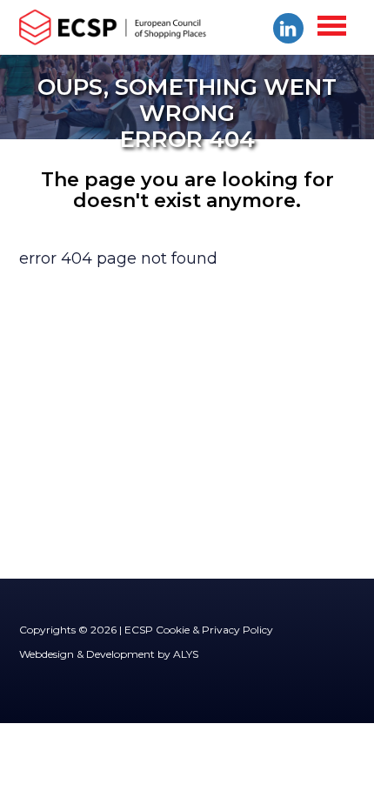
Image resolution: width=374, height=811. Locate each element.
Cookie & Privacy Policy (214, 629)
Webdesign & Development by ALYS (108, 653)
